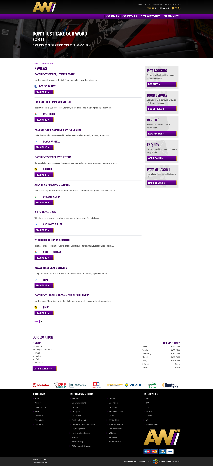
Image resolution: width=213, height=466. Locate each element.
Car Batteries (113, 403)
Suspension (113, 437)
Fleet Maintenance (150, 16)
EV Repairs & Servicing (116, 424)
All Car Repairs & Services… (81, 446)
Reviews (167, 5)
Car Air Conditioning (79, 403)
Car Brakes (76, 407)
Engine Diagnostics (79, 429)
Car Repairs (112, 16)
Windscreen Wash (115, 442)
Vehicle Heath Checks (116, 411)
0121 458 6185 (158, 8)
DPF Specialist (171, 16)
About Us (147, 5)
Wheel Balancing (77, 442)
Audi (147, 399)
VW (147, 420)
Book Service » (156, 108)
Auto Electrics (77, 399)
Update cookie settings (40, 463)
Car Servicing (129, 16)
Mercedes (149, 411)
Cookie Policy (39, 424)
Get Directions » (43, 368)
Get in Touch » (155, 158)
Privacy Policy (39, 420)
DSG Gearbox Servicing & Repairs (83, 424)
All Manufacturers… (152, 424)
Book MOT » (154, 84)
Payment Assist (157, 5)
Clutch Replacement (79, 420)
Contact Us (175, 5)
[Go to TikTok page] (179, 8)
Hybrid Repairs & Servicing (81, 433)
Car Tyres (112, 416)
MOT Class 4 (113, 433)
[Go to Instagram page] (176, 8)
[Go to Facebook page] (173, 8)
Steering (75, 437)
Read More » (42, 92)
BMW (147, 403)
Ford (147, 407)
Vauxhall (149, 416)
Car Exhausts (113, 407)
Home (140, 5)
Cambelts (112, 399)
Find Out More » (156, 182)
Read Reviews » (156, 133)
